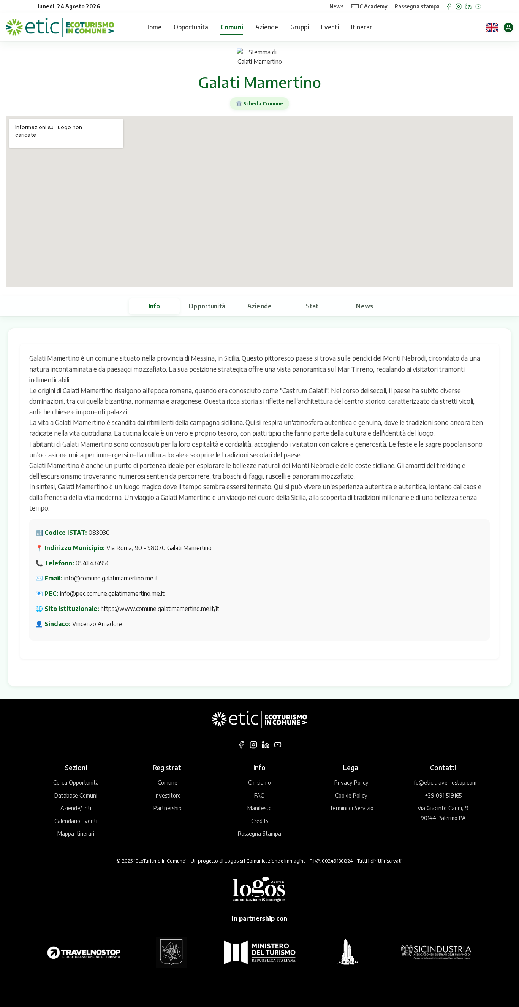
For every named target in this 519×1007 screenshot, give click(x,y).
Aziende (266, 27)
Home (153, 27)
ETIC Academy (369, 6)
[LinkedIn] (468, 6)
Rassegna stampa (417, 6)
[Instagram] (459, 6)
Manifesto (259, 807)
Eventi (330, 27)
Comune (167, 782)
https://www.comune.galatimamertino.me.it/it (160, 608)
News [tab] (364, 306)
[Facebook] (449, 6)
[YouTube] (478, 6)
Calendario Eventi (75, 820)
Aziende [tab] (259, 306)
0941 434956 (93, 563)
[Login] (508, 27)
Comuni (231, 27)
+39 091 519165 (443, 795)
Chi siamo (259, 782)
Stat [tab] (312, 306)
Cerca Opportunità (76, 782)
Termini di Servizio (351, 807)
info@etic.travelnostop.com (443, 782)
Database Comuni (75, 795)
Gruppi (299, 27)
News (336, 6)
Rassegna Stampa (259, 833)
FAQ (259, 795)
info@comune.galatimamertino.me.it (111, 578)
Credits (259, 820)
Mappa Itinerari (75, 833)
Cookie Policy (351, 795)
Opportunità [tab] (206, 306)
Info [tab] (154, 306)
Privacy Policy (351, 782)
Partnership (167, 807)
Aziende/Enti (75, 807)
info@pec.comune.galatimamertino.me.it (112, 593)
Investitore (168, 795)
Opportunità (191, 27)
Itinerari (362, 27)
